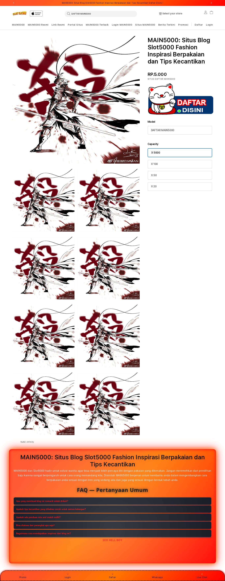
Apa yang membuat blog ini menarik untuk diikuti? (42, 501)
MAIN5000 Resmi (38, 24)
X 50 (154, 175)
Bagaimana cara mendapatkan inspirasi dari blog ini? (43, 533)
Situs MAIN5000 (145, 24)
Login (68, 577)
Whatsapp (157, 577)
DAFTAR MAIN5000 (162, 130)
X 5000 (155, 152)
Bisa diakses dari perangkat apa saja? (35, 525)
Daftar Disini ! (156, 3)
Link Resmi (58, 24)
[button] (18, 24)
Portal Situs (75, 24)
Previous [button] (13, 3)
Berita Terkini (166, 24)
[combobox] (101, 14)
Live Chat (202, 577)
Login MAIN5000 (122, 24)
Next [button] (211, 3)
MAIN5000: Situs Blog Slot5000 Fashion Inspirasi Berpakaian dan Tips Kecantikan (112, 3)
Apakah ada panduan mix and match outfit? (38, 517)
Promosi (183, 24)
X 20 (154, 186)
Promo (23, 577)
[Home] (19, 13)
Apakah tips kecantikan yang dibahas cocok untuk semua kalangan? (51, 509)
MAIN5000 (18, 24)
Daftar (112, 577)
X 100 (154, 164)
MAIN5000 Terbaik (97, 24)
